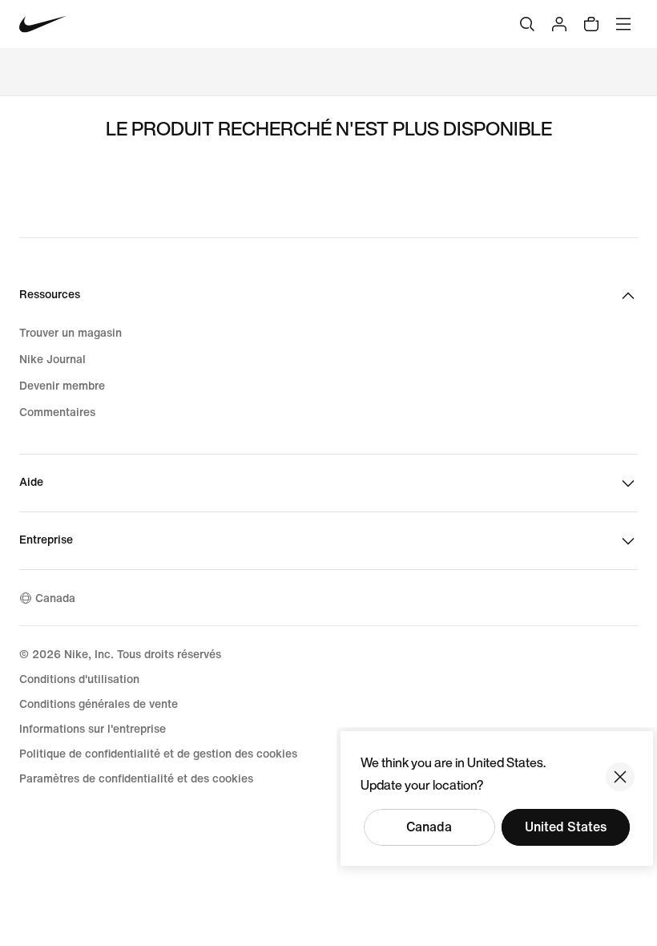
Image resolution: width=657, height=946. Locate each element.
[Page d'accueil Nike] (43, 24)
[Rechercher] (527, 24)
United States (566, 827)
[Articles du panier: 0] (591, 24)
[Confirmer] (620, 776)
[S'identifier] (559, 24)
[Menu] (623, 24)
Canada (429, 827)
